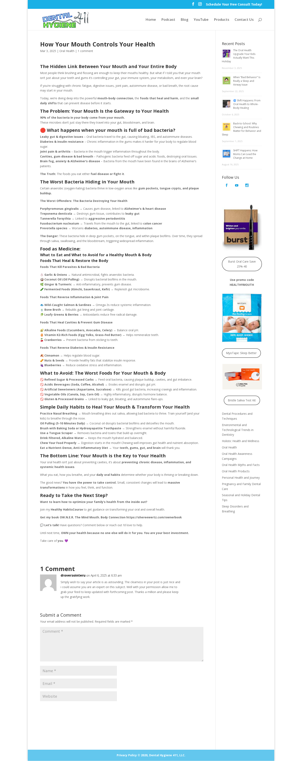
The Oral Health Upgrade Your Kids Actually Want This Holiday (238, 56)
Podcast (168, 20)
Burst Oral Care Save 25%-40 (242, 263)
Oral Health (66, 51)
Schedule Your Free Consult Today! (234, 5)
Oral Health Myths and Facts (241, 465)
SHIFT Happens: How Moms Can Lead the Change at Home (245, 154)
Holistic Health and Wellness (240, 441)
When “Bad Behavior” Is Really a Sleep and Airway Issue (246, 80)
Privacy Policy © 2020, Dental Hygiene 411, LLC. (151, 755)
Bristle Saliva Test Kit (242, 400)
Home (150, 20)
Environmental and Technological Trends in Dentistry (238, 430)
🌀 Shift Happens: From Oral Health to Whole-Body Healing (247, 104)
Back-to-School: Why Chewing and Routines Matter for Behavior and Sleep (241, 129)
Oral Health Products (236, 471)
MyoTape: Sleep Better (241, 353)
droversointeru (73, 575)
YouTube (201, 20)
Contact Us (244, 20)
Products (221, 20)
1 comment (85, 51)
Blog (184, 20)
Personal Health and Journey (241, 478)
